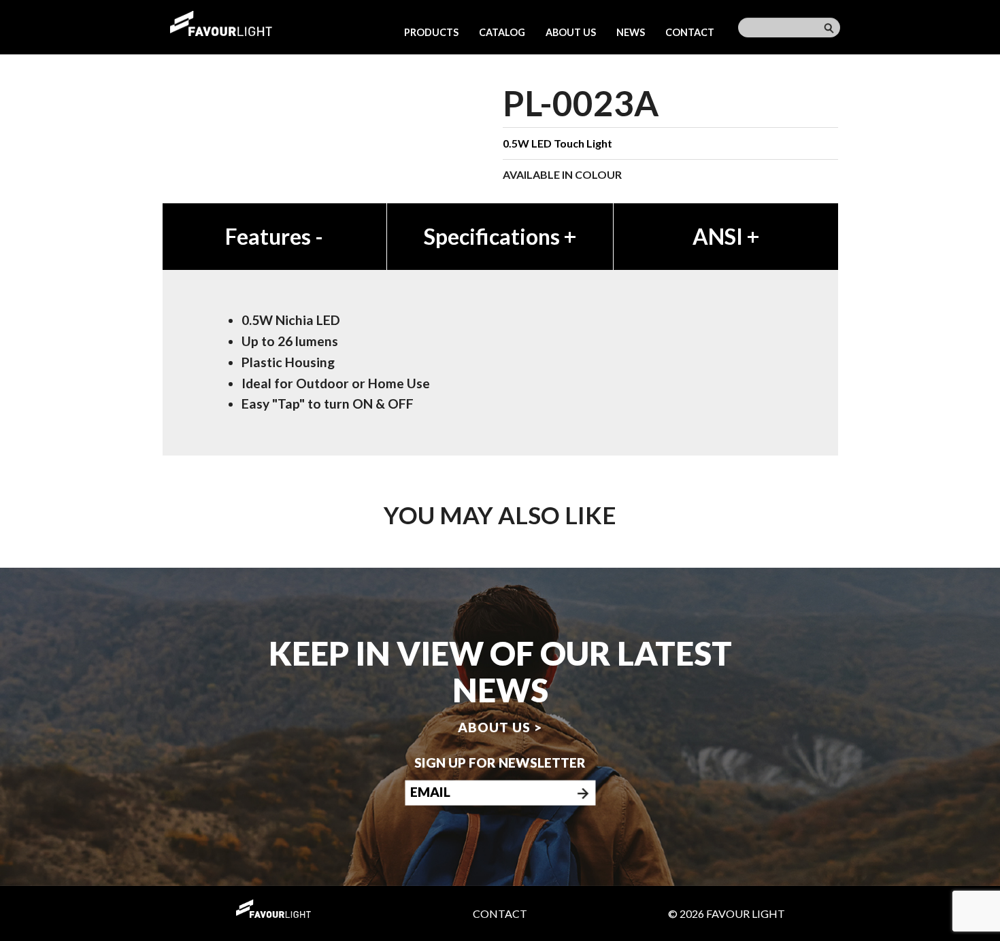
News (630, 32)
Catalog (502, 32)
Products (431, 32)
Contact (689, 32)
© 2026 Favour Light (726, 913)
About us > (500, 726)
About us (571, 32)
